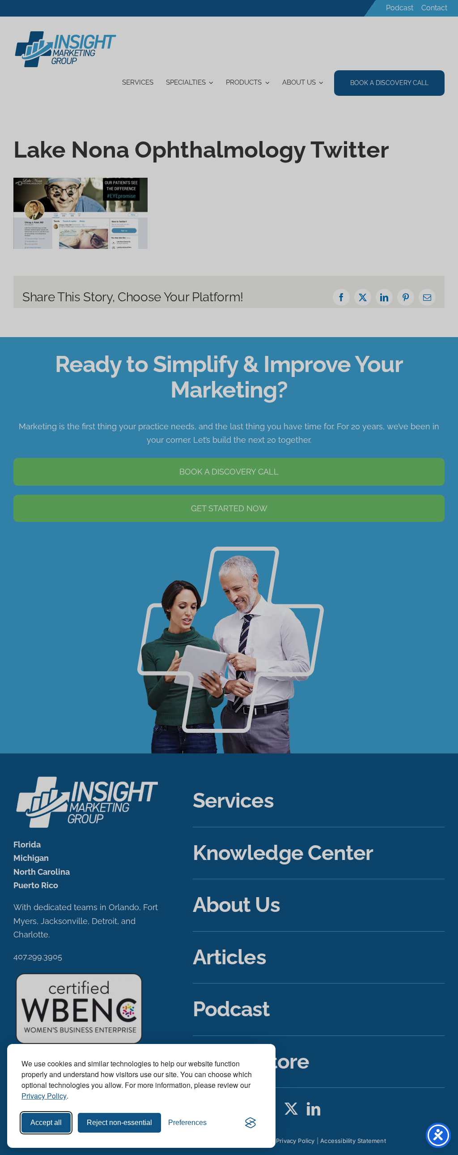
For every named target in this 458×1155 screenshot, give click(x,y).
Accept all (46, 1122)
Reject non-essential (119, 1122)
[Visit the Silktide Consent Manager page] (250, 1123)
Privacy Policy (44, 1096)
